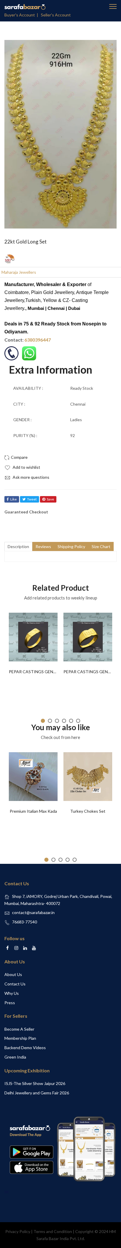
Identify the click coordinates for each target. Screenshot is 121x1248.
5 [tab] (71, 721)
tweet (32, 499)
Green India (15, 1056)
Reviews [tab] (43, 546)
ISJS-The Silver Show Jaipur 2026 (34, 1083)
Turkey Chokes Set (87, 811)
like (13, 499)
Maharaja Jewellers (18, 272)
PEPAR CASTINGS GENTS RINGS (40, 671)
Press (9, 1002)
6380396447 (37, 339)
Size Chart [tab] (101, 546)
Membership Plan (20, 1038)
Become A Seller (19, 1029)
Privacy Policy (17, 1231)
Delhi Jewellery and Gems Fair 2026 (36, 1092)
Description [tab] (18, 546)
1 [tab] (43, 721)
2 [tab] (50, 721)
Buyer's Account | (22, 14)
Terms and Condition (52, 1231)
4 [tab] (64, 721)
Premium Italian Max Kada (33, 811)
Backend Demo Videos (25, 1047)
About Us (13, 974)
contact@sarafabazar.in (33, 912)
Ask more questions (30, 477)
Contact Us (15, 983)
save (50, 499)
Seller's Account (56, 14)
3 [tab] (57, 721)
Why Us (11, 993)
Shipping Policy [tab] (71, 546)
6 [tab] (78, 721)
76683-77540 (24, 921)
